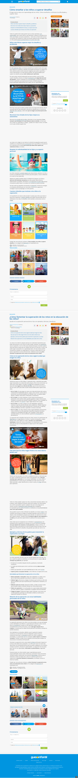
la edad (30, 384)
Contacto (50, 760)
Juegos (16, 720)
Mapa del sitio (39, 762)
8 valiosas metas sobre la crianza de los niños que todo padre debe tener (41, 259)
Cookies (26, 760)
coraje (39, 482)
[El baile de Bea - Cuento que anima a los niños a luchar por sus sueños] (29, 274)
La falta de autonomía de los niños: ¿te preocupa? (15, 686)
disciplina (24, 635)
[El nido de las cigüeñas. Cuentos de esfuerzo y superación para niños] (16, 701)
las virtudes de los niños (21, 119)
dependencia (13, 419)
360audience (42, 775)
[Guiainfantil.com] (24, 2)
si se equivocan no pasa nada (36, 181)
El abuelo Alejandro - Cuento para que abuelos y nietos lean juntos (55, 24)
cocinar (42, 569)
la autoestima (31, 78)
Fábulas (38, 695)
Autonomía (13, 255)
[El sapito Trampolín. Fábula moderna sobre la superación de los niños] (41, 701)
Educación (12, 7)
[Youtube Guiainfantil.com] (65, 110)
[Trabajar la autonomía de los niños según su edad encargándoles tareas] (29, 688)
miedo (11, 200)
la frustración (38, 413)
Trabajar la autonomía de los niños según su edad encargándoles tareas (28, 686)
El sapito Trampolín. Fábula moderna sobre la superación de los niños (41, 699)
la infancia (33, 642)
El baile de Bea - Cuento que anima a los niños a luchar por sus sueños (28, 272)
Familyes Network (30, 772)
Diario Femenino (48, 772)
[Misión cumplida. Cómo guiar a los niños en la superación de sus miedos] (29, 701)
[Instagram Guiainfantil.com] (60, 110)
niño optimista (15, 68)
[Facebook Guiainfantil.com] (54, 110)
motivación (33, 185)
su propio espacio (24, 173)
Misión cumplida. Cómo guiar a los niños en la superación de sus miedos (28, 699)
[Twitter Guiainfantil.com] (62, 110)
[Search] (59, 2)
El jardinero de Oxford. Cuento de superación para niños (41, 686)
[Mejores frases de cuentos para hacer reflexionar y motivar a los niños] (41, 274)
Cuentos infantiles (25, 197)
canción (23, 401)
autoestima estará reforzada (25, 506)
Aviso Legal (44, 760)
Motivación (26, 243)
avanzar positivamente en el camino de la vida (28, 39)
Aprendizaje (22, 277)
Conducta (12, 268)
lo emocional (28, 143)
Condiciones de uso (27, 302)
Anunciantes (57, 760)
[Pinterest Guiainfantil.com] (57, 110)
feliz (20, 68)
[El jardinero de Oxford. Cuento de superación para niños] (41, 688)
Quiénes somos (19, 760)
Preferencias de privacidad (19, 302)
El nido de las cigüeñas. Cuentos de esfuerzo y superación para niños (16, 699)
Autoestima (12, 277)
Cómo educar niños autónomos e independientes (27, 259)
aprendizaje (34, 655)
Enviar (44, 305)
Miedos (25, 695)
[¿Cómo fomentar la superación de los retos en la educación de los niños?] (16, 261)
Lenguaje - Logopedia (22, 720)
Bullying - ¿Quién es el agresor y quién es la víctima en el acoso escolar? (64, 34)
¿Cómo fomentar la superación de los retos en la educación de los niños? (15, 259)
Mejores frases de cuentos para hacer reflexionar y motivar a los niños (41, 272)
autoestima (43, 344)
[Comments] (45, 18)
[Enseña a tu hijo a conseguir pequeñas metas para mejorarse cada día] (16, 274)
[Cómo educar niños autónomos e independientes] (29, 261)
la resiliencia (17, 625)
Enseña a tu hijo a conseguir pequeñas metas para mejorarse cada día (15, 272)
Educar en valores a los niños (16, 707)
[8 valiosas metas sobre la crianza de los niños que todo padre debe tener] (41, 261)
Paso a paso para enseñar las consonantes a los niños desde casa (64, 24)
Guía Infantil (39, 772)
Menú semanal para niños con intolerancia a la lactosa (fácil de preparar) (55, 34)
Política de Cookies (35, 302)
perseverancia (38, 522)
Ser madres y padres (40, 255)
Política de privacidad (35, 760)
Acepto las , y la (24, 302)
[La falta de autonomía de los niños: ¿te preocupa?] (16, 688)
